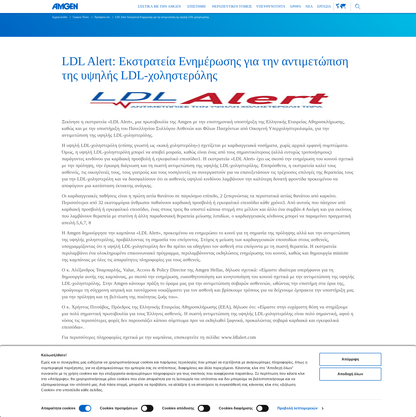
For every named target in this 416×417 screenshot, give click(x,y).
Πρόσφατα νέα (102, 17)
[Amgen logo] (65, 6)
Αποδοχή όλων (350, 374)
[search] (358, 7)
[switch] (147, 408)
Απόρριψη (350, 359)
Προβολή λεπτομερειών (297, 408)
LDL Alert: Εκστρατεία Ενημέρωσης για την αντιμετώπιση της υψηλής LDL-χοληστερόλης (162, 17)
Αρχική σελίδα (59, 17)
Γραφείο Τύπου (81, 17)
